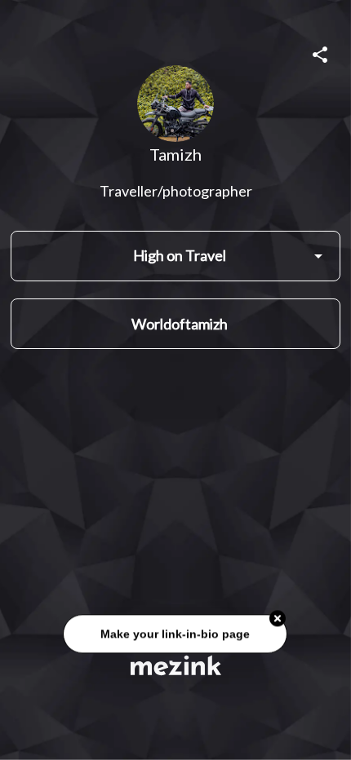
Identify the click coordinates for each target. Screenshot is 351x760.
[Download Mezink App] (176, 665)
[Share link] (320, 52)
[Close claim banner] (278, 619)
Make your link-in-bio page (176, 634)
